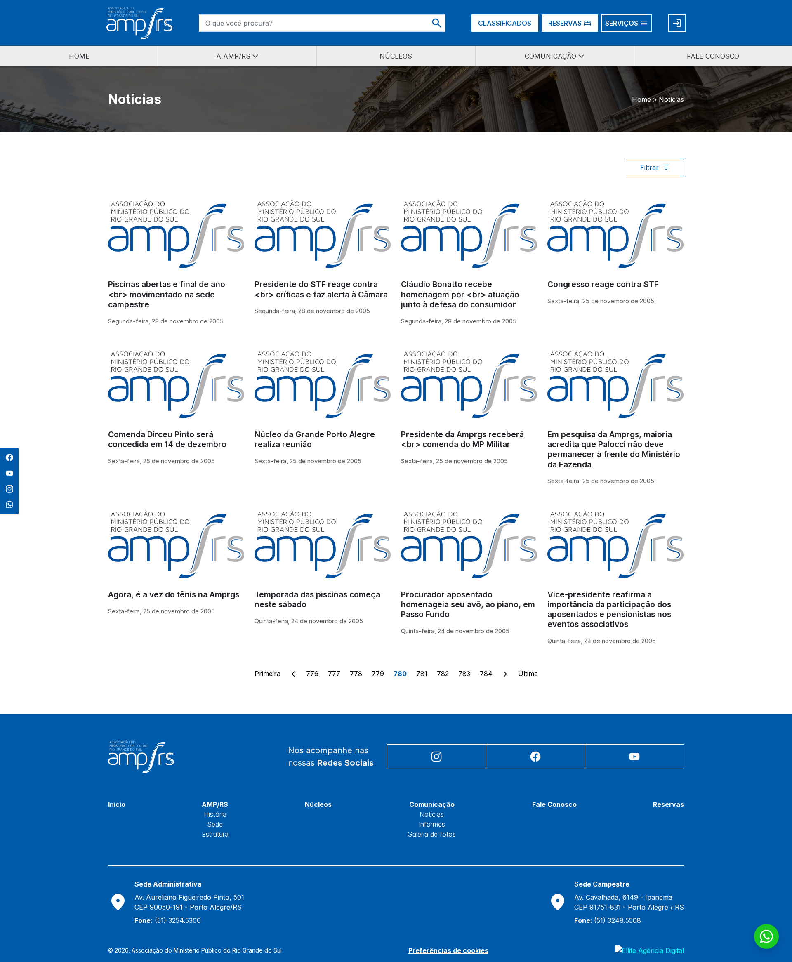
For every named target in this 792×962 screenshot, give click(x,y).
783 (464, 674)
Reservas (668, 804)
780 (400, 674)
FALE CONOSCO (713, 56)
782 (443, 674)
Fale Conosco (554, 804)
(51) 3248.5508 (607, 920)
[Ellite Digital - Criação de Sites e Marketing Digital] (649, 950)
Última (528, 674)
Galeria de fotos (432, 834)
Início (116, 804)
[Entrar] (677, 23)
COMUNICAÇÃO (550, 56)
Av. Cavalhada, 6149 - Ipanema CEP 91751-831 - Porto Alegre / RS (629, 902)
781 (421, 674)
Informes (432, 824)
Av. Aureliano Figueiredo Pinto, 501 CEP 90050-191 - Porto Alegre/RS (189, 902)
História (215, 814)
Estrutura (215, 834)
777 (334, 674)
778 (356, 674)
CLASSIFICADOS (504, 23)
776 (312, 674)
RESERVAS (565, 23)
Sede (215, 824)
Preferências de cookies (448, 950)
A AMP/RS (233, 56)
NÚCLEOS (396, 56)
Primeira (267, 674)
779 (378, 674)
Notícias (432, 814)
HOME (79, 56)
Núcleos (318, 804)
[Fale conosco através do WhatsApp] (766, 936)
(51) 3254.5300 (167, 920)
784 (486, 674)
